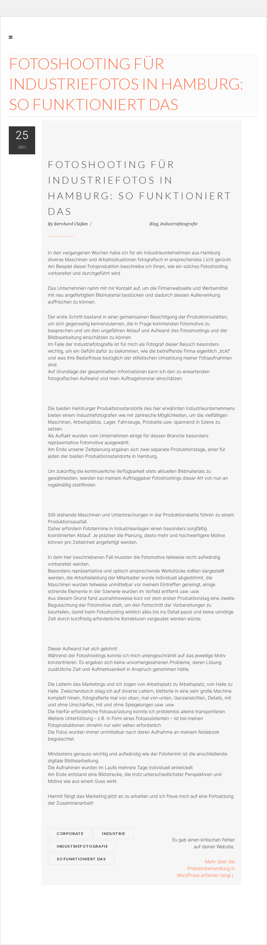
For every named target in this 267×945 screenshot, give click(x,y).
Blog (153, 223)
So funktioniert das (81, 858)
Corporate (70, 833)
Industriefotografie (178, 223)
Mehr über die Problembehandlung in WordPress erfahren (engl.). (206, 868)
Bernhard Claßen (71, 223)
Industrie (113, 833)
